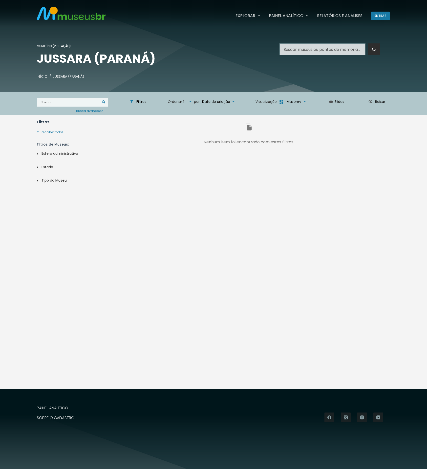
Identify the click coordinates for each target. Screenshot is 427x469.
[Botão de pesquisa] (374, 49)
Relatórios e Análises (340, 16)
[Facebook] (329, 417)
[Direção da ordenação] (187, 102)
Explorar (245, 16)
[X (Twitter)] (346, 417)
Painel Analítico (286, 16)
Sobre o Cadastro (55, 418)
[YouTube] (378, 417)
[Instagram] (362, 417)
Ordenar (175, 101)
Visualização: (267, 101)
